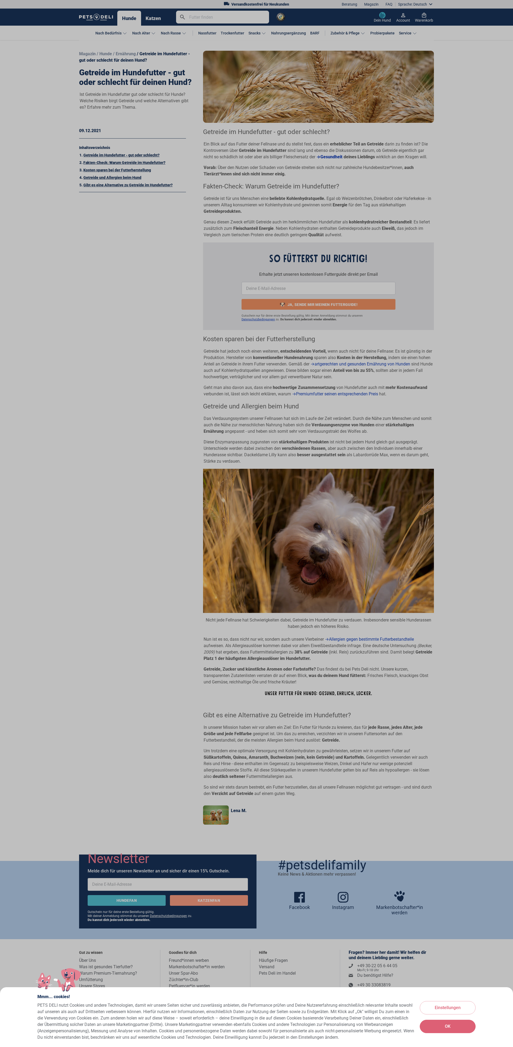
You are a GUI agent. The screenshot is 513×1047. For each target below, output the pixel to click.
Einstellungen (448, 1007)
